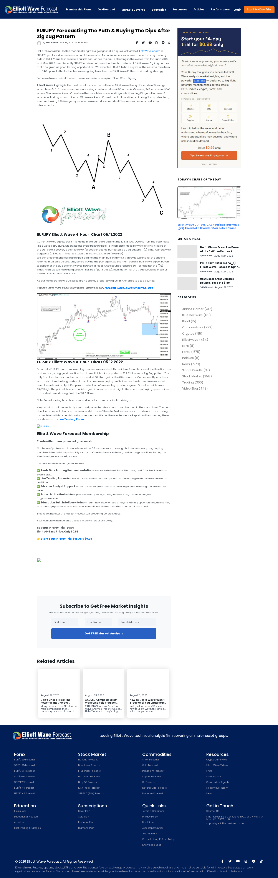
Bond (189, 321)
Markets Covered (133, 9)
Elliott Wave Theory (217, 788)
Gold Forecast (150, 765)
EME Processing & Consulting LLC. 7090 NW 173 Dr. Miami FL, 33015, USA (234, 818)
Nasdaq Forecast (88, 759)
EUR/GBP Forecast (24, 771)
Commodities (197, 327)
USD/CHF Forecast (24, 793)
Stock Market (197, 376)
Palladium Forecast (153, 771)
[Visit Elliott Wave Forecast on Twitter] (230, 861)
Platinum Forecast (152, 793)
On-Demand (106, 9)
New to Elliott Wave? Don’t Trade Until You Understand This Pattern (148, 703)
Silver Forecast (150, 759)
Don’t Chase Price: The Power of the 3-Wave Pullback (55, 703)
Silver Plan (84, 811)
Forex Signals (214, 776)
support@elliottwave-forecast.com (226, 823)
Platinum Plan (86, 822)
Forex (191, 352)
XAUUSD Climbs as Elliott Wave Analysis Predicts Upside (101, 703)
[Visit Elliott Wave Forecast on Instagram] (245, 861)
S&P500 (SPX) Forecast (91, 793)
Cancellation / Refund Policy (158, 839)
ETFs (188, 346)
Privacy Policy (150, 817)
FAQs (209, 771)
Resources (179, 9)
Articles (199, 9)
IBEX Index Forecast (89, 788)
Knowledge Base (151, 845)
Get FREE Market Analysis (103, 633)
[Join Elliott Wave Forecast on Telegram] (253, 861)
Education (159, 9)
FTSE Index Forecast (89, 771)
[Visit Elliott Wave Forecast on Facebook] (222, 861)
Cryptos (192, 333)
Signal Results (196, 370)
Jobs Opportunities (153, 828)
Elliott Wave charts (148, 51)
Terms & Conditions (153, 811)
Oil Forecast (149, 782)
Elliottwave (195, 339)
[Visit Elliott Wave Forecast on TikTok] (261, 861)
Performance (220, 9)
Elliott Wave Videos (217, 765)
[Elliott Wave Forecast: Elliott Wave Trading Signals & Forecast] (31, 10)
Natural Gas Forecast (154, 788)
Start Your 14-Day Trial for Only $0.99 (66, 539)
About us (19, 822)
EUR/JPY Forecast (24, 788)
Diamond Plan (86, 828)
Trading (192, 382)
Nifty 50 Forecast (88, 782)
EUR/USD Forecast (24, 759)
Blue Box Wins (196, 315)
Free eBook (20, 811)
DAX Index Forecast (89, 776)
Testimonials (149, 833)
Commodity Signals (217, 782)
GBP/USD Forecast (24, 765)
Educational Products (26, 817)
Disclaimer (148, 822)
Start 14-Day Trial (259, 9)
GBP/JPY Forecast (24, 782)
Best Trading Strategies (27, 828)
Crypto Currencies (216, 759)
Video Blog (195, 388)
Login (237, 9)
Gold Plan (83, 817)
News (191, 364)
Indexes (190, 358)
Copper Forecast (151, 776)
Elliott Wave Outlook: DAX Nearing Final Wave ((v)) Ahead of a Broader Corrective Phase (208, 226)
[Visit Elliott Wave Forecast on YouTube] (238, 861)
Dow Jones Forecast (89, 765)
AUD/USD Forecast (24, 776)
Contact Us (212, 811)
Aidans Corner (197, 309)
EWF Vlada (52, 42)
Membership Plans (78, 9)
